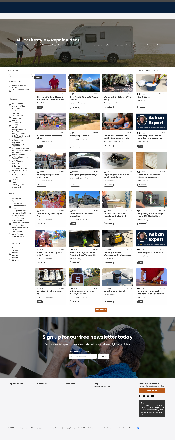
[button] (30, 76)
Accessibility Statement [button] (106, 428)
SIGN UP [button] (103, 356)
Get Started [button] (152, 390)
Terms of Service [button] (54, 428)
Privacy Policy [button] (69, 428)
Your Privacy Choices (127, 428)
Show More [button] (101, 310)
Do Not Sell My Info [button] (85, 428)
